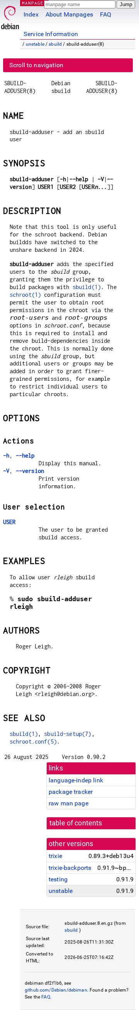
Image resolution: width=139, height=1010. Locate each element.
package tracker (71, 791)
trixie (55, 856)
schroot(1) (25, 294)
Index (31, 14)
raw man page (68, 803)
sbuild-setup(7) (67, 734)
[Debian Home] (10, 15)
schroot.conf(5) (33, 741)
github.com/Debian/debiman (56, 990)
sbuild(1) (87, 287)
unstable (35, 44)
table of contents (75, 823)
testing (58, 879)
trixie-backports (70, 867)
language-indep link (76, 780)
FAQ (105, 14)
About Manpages (69, 14)
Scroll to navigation (36, 65)
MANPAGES (34, 2)
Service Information (51, 34)
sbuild (55, 44)
